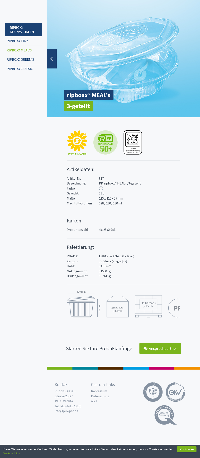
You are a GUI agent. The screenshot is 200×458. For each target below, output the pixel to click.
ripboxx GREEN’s (20, 59)
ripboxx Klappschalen (22, 29)
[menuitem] (23, 27)
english (14, 81)
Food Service (162, 368)
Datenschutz (100, 396)
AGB (94, 401)
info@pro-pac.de (66, 411)
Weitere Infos (12, 453)
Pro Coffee (110, 368)
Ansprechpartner (163, 348)
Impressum (99, 391)
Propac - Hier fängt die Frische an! (19, 11)
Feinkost (59, 368)
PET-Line (187, 368)
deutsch (9, 81)
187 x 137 (85, 368)
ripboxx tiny (17, 41)
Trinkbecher (136, 368)
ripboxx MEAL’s (19, 50)
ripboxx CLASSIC (20, 69)
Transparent (101, 188)
